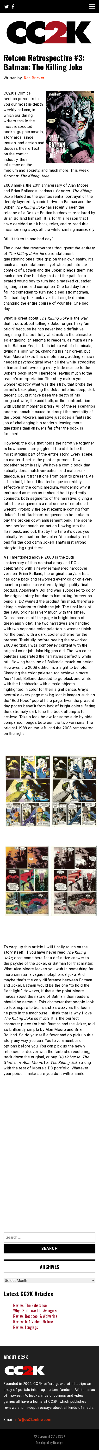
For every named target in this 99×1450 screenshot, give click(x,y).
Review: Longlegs (25, 1327)
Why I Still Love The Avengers (35, 1310)
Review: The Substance (30, 1305)
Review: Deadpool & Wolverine (35, 1316)
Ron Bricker (34, 78)
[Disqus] (49, 1161)
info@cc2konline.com (33, 1419)
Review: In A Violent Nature (33, 1322)
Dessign (58, 1442)
